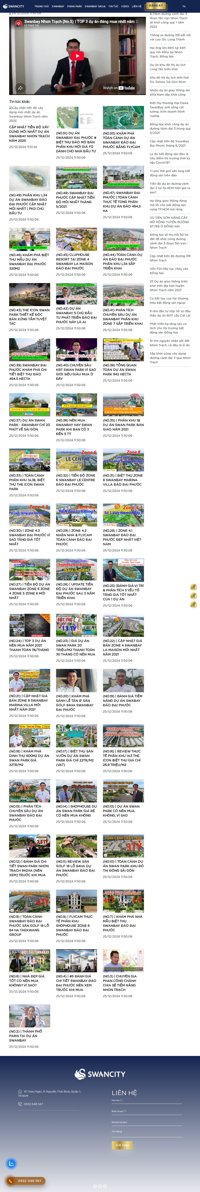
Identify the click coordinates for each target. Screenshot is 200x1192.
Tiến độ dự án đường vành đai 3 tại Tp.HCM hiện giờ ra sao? (170, 188)
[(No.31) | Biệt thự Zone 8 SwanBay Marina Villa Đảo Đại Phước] (123, 459)
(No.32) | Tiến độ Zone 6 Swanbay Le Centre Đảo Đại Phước (75, 480)
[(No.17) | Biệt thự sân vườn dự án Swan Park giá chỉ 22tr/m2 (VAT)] (76, 735)
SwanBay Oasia (95, 6)
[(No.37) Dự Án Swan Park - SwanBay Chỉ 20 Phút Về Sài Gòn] (29, 404)
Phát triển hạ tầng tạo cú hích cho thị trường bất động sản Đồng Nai (168, 328)
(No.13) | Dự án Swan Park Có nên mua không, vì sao (121, 811)
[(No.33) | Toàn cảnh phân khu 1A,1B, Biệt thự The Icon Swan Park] (29, 459)
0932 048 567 (33, 1104)
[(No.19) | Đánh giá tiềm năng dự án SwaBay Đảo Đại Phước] (123, 680)
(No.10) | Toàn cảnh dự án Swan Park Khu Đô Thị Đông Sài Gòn (123, 866)
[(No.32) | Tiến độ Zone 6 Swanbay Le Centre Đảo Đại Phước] (76, 459)
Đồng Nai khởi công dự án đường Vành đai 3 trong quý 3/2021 (170, 128)
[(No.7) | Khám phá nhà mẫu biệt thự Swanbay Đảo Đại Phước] (123, 901)
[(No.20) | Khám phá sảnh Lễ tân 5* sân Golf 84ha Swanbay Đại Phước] (76, 680)
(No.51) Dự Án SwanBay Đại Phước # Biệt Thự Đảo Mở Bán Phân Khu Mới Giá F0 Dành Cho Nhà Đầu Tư (76, 142)
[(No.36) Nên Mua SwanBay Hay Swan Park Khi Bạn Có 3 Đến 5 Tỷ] (76, 404)
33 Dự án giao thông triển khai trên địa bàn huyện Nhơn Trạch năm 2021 (169, 286)
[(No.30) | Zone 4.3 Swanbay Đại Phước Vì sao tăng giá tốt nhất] (29, 515)
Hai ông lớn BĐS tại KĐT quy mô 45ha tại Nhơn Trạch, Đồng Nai (168, 52)
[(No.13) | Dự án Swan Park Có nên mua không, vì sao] (123, 790)
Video (125, 6)
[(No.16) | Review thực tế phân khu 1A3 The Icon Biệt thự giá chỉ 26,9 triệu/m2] (123, 735)
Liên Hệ (136, 6)
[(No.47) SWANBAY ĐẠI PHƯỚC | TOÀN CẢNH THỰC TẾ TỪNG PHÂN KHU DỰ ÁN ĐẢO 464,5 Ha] (123, 177)
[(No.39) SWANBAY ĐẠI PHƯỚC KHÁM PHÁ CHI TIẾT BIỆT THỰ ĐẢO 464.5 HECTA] (29, 349)
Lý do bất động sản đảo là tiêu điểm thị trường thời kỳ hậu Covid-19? (170, 158)
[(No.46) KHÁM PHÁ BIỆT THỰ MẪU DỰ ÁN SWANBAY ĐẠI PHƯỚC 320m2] (29, 239)
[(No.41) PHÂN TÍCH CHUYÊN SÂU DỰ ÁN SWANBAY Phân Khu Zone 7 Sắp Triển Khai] (123, 294)
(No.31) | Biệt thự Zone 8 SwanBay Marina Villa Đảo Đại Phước (123, 480)
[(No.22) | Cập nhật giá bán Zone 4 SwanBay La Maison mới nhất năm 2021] (123, 625)
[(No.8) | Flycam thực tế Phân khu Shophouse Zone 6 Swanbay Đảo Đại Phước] (76, 901)
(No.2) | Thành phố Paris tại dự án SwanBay (25, 1036)
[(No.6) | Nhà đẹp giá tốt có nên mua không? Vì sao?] (29, 960)
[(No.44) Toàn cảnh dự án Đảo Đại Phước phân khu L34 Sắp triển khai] (123, 239)
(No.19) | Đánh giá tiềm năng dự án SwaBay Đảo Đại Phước (122, 701)
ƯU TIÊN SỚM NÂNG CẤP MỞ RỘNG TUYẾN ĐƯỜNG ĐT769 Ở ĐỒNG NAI (169, 222)
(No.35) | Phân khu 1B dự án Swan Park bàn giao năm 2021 (123, 425)
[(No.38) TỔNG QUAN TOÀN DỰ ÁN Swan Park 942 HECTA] (123, 349)
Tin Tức (113, 6)
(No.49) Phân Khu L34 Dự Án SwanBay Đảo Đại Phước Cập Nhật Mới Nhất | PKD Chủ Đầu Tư (28, 204)
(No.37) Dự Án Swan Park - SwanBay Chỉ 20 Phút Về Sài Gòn (29, 425)
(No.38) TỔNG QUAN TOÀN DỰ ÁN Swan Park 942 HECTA (120, 370)
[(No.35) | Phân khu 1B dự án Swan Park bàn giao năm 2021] (123, 404)
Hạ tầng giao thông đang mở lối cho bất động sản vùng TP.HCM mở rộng (168, 205)
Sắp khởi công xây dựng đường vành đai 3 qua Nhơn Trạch (170, 358)
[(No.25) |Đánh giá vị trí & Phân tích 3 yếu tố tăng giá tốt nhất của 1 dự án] (123, 570)
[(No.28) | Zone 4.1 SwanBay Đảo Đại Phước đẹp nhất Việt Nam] (123, 515)
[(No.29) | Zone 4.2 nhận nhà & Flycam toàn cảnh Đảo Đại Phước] (76, 515)
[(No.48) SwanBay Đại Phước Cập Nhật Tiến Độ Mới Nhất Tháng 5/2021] (76, 177)
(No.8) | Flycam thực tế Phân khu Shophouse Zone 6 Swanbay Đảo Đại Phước (74, 925)
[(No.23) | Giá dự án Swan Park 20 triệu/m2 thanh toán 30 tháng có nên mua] (76, 625)
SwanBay (58, 6)
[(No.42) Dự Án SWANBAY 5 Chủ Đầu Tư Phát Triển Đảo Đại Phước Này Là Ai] (76, 293)
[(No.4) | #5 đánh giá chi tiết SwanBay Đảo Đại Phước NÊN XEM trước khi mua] (76, 960)
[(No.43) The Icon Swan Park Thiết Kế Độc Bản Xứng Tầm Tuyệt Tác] (29, 294)
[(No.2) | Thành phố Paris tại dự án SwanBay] (29, 1015)
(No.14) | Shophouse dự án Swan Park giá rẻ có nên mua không (76, 811)
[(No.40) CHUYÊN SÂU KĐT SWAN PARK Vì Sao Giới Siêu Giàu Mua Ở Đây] (76, 349)
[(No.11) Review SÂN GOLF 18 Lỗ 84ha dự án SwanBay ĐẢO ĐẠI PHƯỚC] (76, 845)
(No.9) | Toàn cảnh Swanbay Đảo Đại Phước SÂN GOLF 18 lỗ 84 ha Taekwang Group (29, 925)
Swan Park (74, 6)
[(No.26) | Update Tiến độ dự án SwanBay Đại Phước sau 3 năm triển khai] (76, 569)
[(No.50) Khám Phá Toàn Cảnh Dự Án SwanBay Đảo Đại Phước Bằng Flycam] (123, 117)
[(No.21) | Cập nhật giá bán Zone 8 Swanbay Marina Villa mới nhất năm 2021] (29, 680)
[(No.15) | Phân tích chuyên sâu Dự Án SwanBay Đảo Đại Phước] (29, 790)
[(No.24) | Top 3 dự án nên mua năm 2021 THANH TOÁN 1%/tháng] (29, 625)
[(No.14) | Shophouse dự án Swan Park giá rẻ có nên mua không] (76, 790)
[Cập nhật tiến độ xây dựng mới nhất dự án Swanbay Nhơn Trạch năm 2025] (29, 114)
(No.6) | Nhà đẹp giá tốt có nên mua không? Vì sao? (27, 981)
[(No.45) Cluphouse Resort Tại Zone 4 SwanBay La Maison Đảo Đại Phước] (76, 239)
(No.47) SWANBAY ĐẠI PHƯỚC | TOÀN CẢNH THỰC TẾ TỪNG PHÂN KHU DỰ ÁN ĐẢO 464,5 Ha (122, 201)
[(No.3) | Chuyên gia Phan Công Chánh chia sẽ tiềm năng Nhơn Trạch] (123, 960)
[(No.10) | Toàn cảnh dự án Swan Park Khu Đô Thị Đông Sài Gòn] (123, 845)
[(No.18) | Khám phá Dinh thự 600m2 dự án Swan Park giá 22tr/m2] (29, 735)
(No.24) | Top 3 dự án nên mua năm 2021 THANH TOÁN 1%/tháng (29, 645)
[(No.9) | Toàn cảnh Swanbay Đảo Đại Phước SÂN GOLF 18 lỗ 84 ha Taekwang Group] (29, 901)
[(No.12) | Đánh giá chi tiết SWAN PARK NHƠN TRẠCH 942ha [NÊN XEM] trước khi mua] (29, 845)
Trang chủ (41, 6)
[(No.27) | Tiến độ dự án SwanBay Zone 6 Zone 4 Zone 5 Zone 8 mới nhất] (29, 569)
